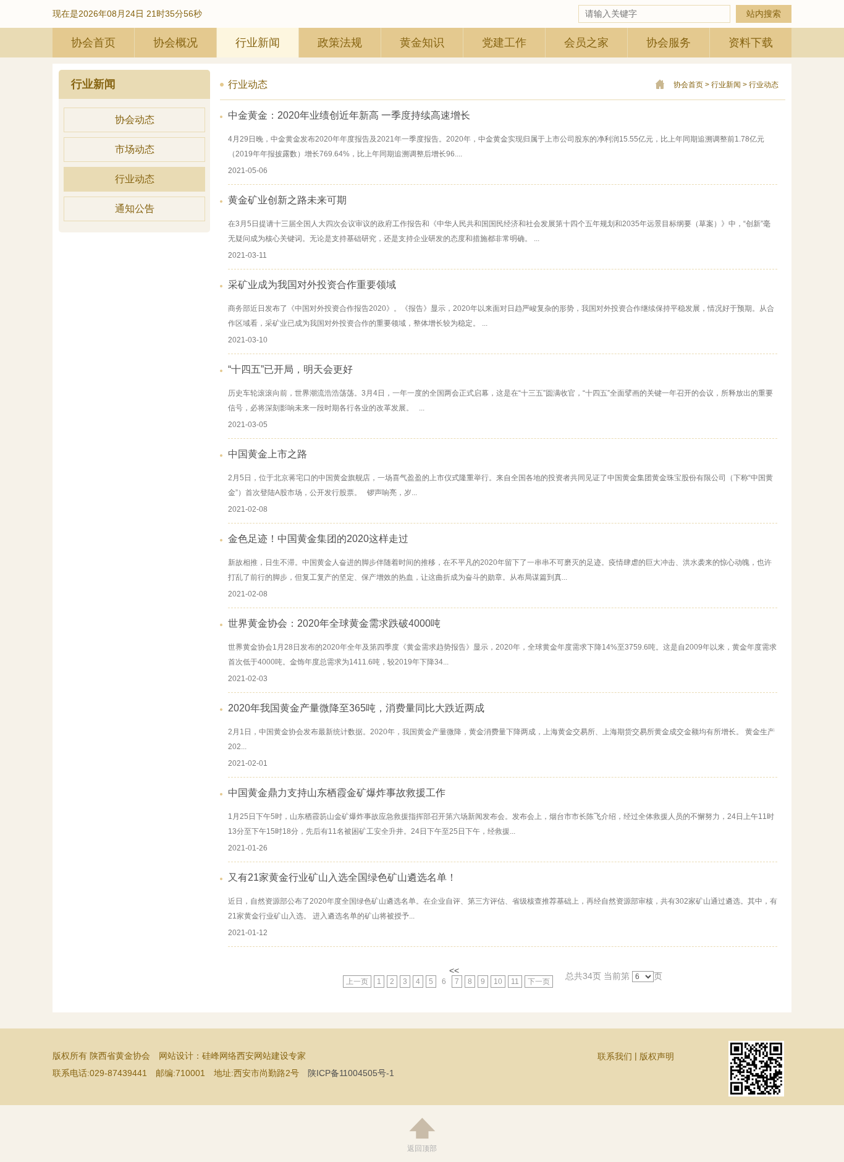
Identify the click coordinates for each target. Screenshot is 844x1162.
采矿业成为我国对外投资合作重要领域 (312, 284)
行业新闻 (257, 42)
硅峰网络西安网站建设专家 (254, 1056)
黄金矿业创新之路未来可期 (287, 200)
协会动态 (134, 119)
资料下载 (750, 42)
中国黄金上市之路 (267, 454)
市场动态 (134, 149)
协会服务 (668, 42)
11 (515, 981)
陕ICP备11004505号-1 (351, 1073)
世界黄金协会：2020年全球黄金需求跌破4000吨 (334, 623)
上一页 (357, 981)
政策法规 (340, 42)
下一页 (539, 981)
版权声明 (656, 1056)
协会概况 (175, 42)
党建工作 (504, 42)
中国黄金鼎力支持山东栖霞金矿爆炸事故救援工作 (336, 792)
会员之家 (586, 42)
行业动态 (134, 179)
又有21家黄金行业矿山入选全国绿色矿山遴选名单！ (342, 877)
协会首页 (93, 42)
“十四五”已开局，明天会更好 (290, 369)
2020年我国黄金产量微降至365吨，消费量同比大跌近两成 (356, 708)
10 (498, 981)
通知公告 (134, 208)
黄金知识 (422, 42)
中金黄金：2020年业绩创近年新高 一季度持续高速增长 (349, 115)
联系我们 (614, 1056)
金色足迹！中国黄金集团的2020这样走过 (318, 538)
